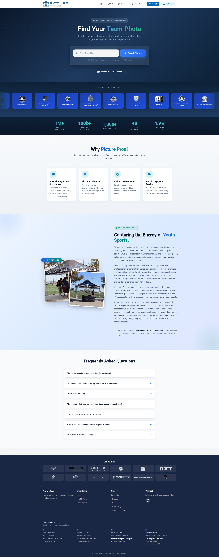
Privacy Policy (116, 507)
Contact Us (137, 4)
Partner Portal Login (118, 511)
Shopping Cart (82, 503)
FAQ (112, 503)
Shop (122, 4)
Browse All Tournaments (109, 71)
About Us (114, 499)
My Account (168, 4)
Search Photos (133, 53)
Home (79, 495)
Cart (153, 4)
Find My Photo (107, 4)
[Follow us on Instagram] (147, 500)
